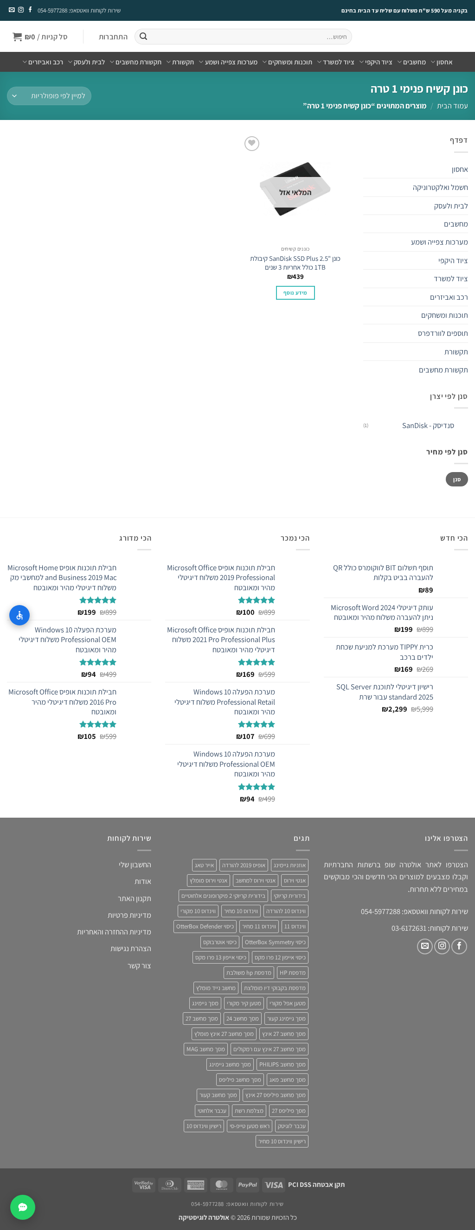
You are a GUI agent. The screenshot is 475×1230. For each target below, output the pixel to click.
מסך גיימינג (205, 1003)
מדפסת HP (293, 973)
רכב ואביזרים (45, 61)
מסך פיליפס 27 (289, 1111)
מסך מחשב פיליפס (240, 1080)
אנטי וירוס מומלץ (208, 880)
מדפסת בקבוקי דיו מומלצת (275, 988)
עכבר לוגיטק (292, 1126)
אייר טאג (204, 865)
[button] (113, 36)
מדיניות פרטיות (129, 915)
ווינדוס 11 (295, 926)
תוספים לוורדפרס (443, 333)
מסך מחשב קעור (218, 1095)
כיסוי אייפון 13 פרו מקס (220, 957)
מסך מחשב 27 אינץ (284, 1034)
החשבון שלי (135, 864)
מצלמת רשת (249, 1111)
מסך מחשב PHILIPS (282, 1064)
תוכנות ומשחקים (290, 61)
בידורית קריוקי (290, 896)
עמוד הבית (452, 106)
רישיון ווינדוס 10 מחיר (282, 1141)
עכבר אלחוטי (212, 1111)
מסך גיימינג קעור (286, 1018)
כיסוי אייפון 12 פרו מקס (280, 957)
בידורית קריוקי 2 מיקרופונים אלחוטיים (223, 896)
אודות (143, 881)
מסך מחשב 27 (202, 1018)
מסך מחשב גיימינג (230, 1064)
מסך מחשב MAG (205, 1049)
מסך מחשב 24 (242, 1018)
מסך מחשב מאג (288, 1080)
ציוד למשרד (338, 61)
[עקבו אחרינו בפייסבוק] (29, 10)
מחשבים (414, 61)
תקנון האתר (134, 898)
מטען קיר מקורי (244, 1003)
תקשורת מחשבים (138, 61)
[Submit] (143, 37)
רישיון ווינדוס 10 (203, 1126)
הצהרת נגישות (130, 948)
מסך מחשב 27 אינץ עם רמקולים (269, 1049)
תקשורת (183, 61)
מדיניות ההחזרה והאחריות (114, 932)
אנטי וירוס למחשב (256, 880)
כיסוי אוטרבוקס (220, 942)
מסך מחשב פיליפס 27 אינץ (275, 1095)
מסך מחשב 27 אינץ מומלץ (224, 1034)
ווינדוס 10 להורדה (286, 911)
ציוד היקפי (378, 61)
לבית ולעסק (89, 61)
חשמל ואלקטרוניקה (440, 187)
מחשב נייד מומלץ (216, 988)
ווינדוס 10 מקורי (198, 911)
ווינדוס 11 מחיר (259, 926)
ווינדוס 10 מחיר (241, 911)
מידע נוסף (295, 292)
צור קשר (139, 965)
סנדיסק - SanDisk (428, 425)
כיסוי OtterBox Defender (205, 926)
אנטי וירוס (295, 880)
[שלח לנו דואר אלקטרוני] (11, 10)
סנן (457, 479)
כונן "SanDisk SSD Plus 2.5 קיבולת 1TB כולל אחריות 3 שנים (295, 262)
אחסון (444, 61)
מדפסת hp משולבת (248, 973)
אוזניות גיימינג (290, 865)
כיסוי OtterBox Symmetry (275, 942)
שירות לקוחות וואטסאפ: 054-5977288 (79, 10)
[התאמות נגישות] (19, 615)
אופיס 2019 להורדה (243, 865)
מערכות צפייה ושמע (231, 61)
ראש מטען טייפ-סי (250, 1126)
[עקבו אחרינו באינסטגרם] (20, 10)
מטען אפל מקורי (288, 1003)
